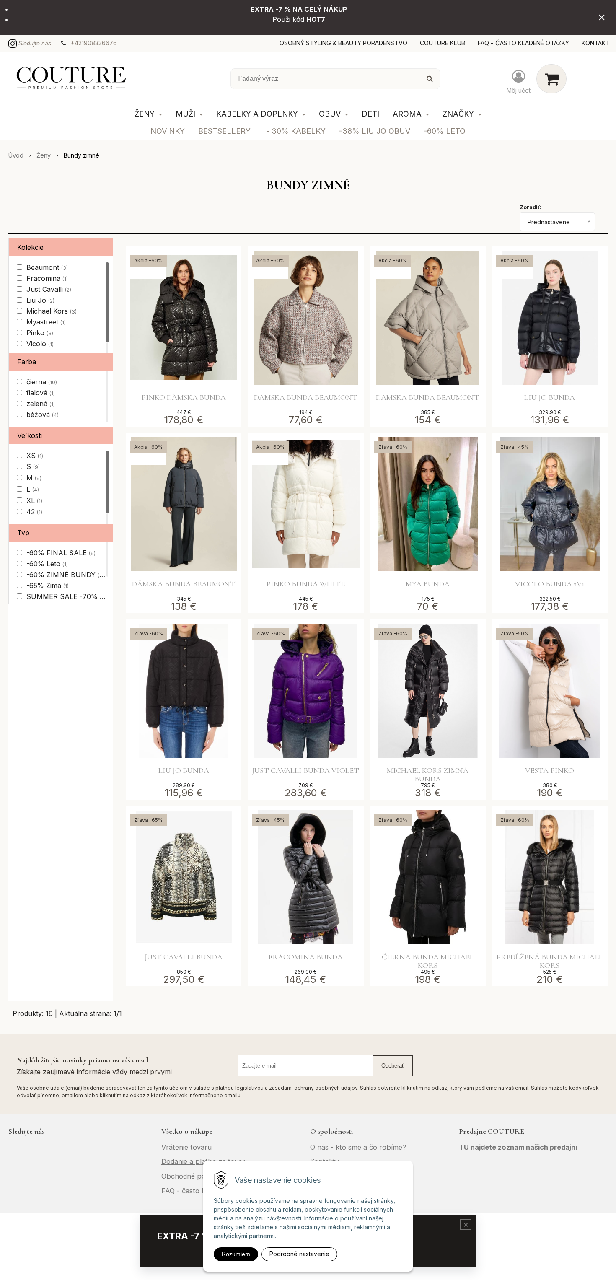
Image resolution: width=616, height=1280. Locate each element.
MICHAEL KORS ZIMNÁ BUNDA (427, 774)
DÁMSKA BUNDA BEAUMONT (305, 397)
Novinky (167, 131)
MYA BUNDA (428, 583)
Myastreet (46, 322)
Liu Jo (40, 300)
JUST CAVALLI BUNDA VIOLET (305, 770)
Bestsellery (224, 131)
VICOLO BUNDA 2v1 (549, 583)
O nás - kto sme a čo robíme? (358, 1147)
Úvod (15, 155)
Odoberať (392, 1065)
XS (34, 455)
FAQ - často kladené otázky (523, 43)
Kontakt (596, 43)
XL (34, 500)
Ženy (43, 155)
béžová (42, 414)
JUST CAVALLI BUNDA (184, 956)
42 (34, 512)
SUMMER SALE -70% (65, 596)
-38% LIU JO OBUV (374, 131)
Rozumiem (236, 1254)
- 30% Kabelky (296, 131)
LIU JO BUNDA (549, 397)
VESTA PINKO (549, 770)
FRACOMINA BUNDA (305, 956)
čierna (41, 382)
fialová (40, 393)
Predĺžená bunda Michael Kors (549, 961)
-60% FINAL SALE (61, 553)
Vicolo (40, 343)
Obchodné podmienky (196, 1176)
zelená (40, 403)
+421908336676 (94, 43)
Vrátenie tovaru (186, 1147)
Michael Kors (51, 311)
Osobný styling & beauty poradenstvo (343, 43)
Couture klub (442, 43)
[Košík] (551, 78)
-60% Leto (445, 131)
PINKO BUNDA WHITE (305, 583)
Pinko (39, 333)
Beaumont (47, 267)
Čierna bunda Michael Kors (428, 961)
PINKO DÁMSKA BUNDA (183, 397)
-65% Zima (47, 585)
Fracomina (47, 278)
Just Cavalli (48, 289)
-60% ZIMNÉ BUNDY (65, 574)
